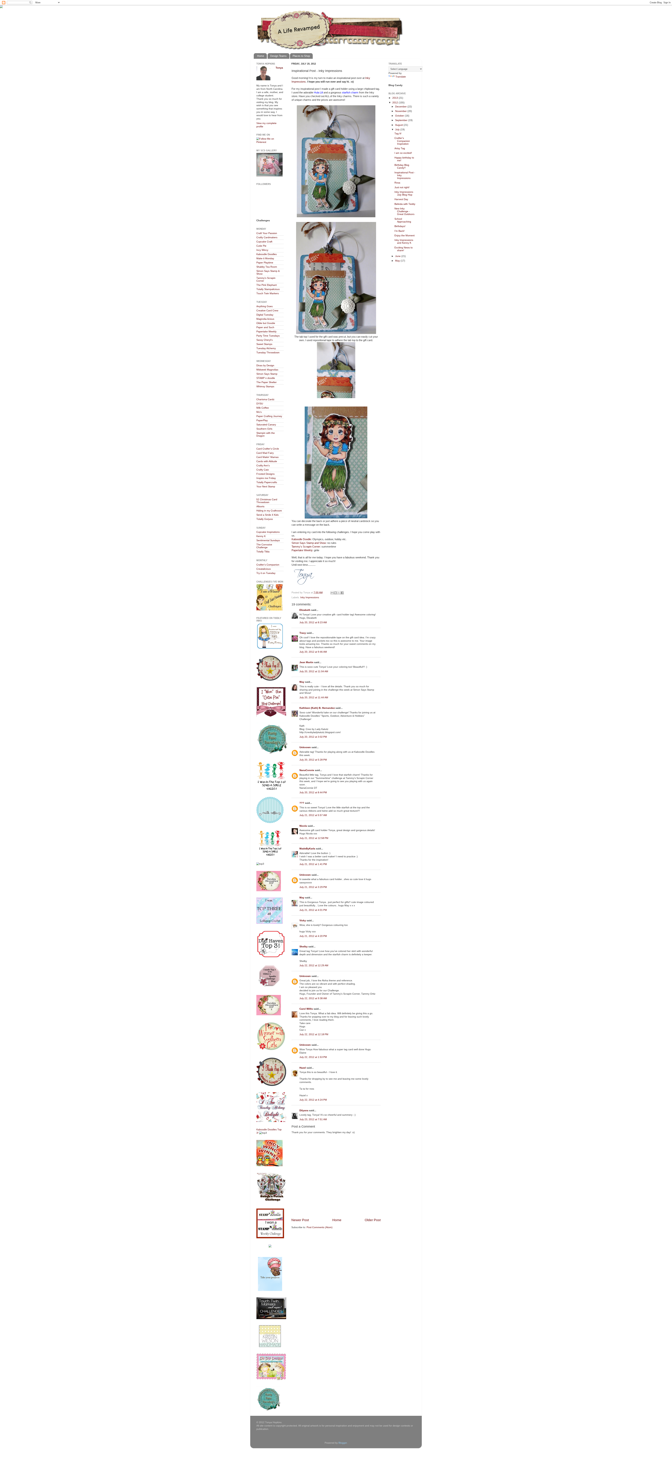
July (397, 129)
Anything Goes (264, 306)
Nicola (303, 826)
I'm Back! (399, 231)
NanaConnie (306, 770)
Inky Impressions (309, 597)
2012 (395, 102)
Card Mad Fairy (265, 453)
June (398, 256)
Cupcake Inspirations (268, 532)
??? (301, 803)
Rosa (397, 182)
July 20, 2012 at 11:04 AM (313, 671)
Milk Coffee (262, 408)
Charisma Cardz (265, 399)
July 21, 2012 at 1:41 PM (313, 864)
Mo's (259, 412)
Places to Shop (301, 55)
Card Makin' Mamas (267, 457)
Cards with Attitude (266, 461)
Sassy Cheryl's (264, 340)
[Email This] (332, 593)
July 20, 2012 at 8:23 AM (313, 622)
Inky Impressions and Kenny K (403, 241)
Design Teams (278, 55)
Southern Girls (264, 429)
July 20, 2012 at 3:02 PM (313, 737)
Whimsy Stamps (265, 386)
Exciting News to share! (403, 249)
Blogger (342, 1443)
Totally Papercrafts (266, 482)
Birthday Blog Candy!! (401, 166)
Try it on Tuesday (265, 573)
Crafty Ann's (263, 465)
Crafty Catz (262, 469)
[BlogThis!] (335, 593)
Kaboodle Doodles (266, 254)
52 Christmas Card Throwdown (266, 501)
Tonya (279, 67)
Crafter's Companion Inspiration (402, 141)
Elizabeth (304, 610)
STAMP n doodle (265, 378)
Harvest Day (401, 199)
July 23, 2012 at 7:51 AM (313, 1119)
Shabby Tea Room (266, 267)
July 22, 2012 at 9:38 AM (313, 998)
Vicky (302, 920)
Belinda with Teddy (404, 204)
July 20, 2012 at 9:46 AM (313, 652)
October (400, 115)
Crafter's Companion (267, 564)
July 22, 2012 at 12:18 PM (313, 1034)
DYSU (259, 403)
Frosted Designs (265, 474)
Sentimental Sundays (268, 540)
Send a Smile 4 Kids (267, 515)
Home (260, 55)
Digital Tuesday (264, 314)
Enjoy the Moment (404, 235)
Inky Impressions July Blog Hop (403, 193)
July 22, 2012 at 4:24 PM (313, 1100)
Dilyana (303, 1110)
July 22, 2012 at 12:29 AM (313, 965)
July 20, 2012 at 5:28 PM (313, 759)
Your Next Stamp (265, 486)
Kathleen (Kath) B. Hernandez (317, 708)
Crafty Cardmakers (266, 237)
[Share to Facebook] (342, 593)
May (301, 682)
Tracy (302, 633)
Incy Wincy (262, 250)
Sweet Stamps (264, 344)
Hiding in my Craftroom (269, 510)
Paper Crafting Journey (269, 416)
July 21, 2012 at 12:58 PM (313, 838)
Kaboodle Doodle (301, 539)
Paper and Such (265, 327)
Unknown (305, 747)
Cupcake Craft (264, 241)
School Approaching (402, 220)
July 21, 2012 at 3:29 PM (313, 887)
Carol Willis (306, 1009)
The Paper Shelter (266, 382)
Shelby (303, 946)
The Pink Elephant (266, 285)
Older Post (373, 1220)
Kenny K (261, 536)
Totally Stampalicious (268, 289)
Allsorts (260, 506)
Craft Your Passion (266, 233)
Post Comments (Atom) (319, 1227)
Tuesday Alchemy (266, 348)
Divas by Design (265, 365)
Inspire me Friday (266, 478)
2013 (395, 98)
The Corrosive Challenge (264, 546)
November (401, 111)
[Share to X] (339, 593)
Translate (401, 76)
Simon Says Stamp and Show (309, 543)
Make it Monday (265, 258)
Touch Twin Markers (267, 293)
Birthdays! (399, 226)
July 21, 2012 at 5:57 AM (313, 815)
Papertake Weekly (302, 550)
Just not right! (402, 187)
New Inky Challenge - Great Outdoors (404, 211)
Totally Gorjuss (264, 519)
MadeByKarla (307, 848)
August (399, 125)
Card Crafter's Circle (267, 448)
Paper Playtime (264, 262)
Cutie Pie (261, 246)
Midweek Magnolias (267, 369)
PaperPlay (262, 420)
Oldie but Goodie (265, 323)
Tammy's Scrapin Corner (306, 546)
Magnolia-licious (265, 319)
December (401, 106)
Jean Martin (306, 662)
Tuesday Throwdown (267, 352)
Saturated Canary (266, 424)
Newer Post (300, 1220)
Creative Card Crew (267, 310)
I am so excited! (403, 153)
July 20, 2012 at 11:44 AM (313, 697)
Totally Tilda (263, 551)
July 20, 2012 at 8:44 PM (313, 792)
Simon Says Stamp (266, 374)
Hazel (302, 1068)
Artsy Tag (399, 148)
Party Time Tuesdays (268, 335)
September (401, 120)
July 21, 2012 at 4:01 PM (313, 910)
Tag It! (397, 133)
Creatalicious (263, 569)
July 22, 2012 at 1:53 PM (313, 1057)
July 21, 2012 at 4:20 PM (313, 936)
